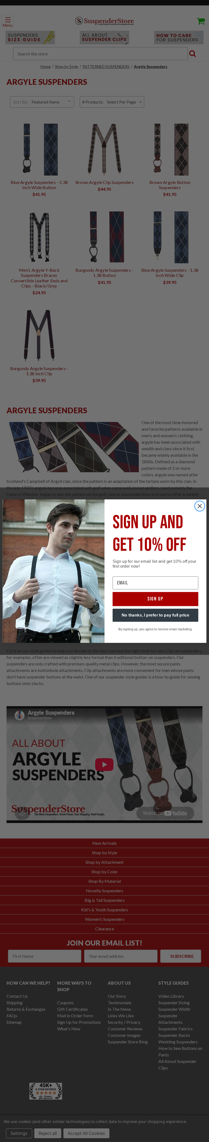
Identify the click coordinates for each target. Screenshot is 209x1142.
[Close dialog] (199, 506)
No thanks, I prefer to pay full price (155, 615)
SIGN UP (155, 599)
